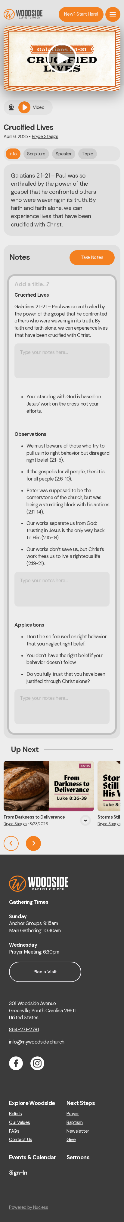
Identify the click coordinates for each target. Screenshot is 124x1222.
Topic (87, 154)
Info (13, 154)
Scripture (36, 154)
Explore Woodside (32, 1103)
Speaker (63, 154)
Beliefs (15, 1114)
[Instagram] (37, 1063)
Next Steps (81, 1103)
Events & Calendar (32, 1157)
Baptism (75, 1122)
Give (71, 1140)
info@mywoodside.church (36, 1042)
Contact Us (20, 1140)
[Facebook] (16, 1063)
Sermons (78, 1157)
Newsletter (78, 1131)
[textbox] (61, 504)
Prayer (73, 1114)
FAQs (14, 1131)
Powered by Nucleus (28, 1207)
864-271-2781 (24, 1029)
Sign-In (18, 1172)
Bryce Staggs (45, 136)
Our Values (19, 1122)
